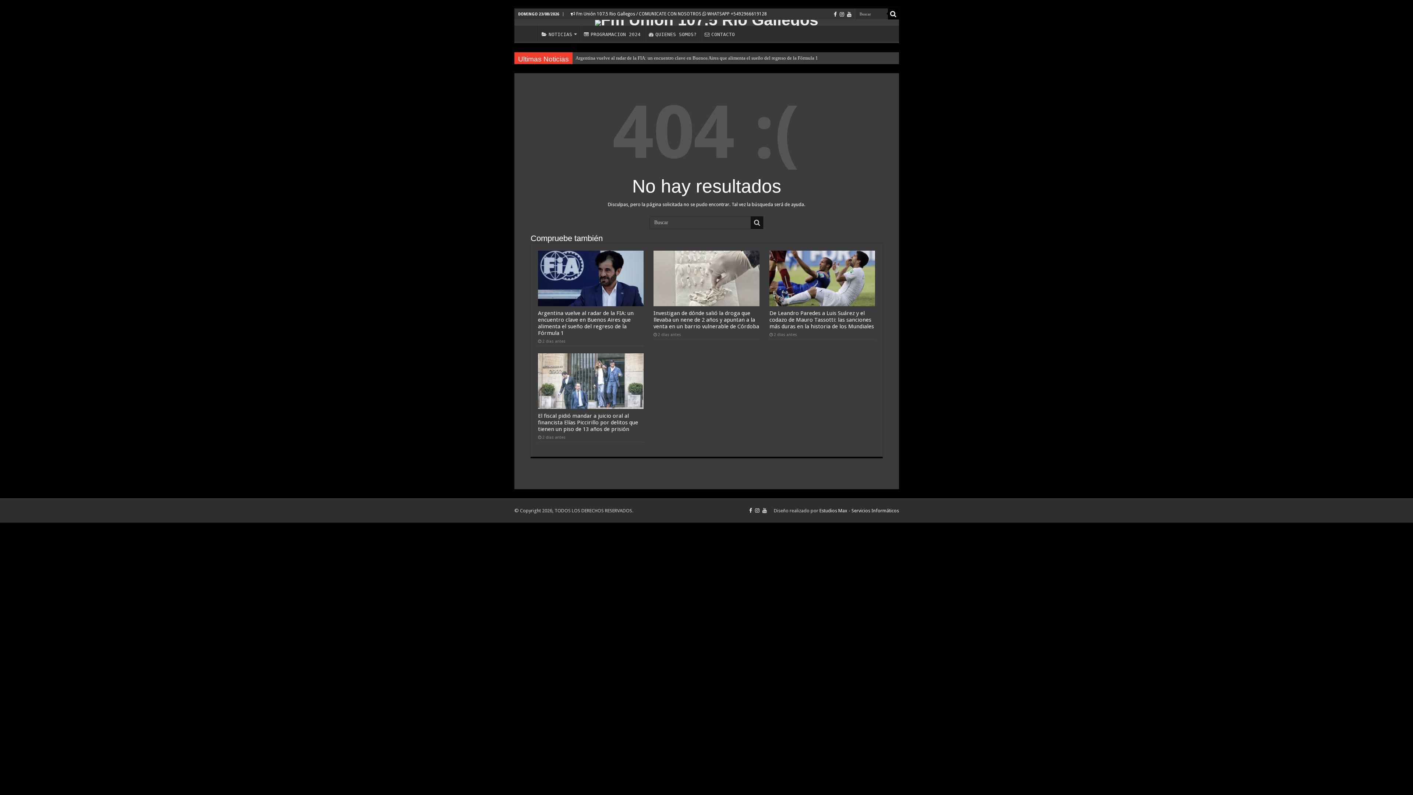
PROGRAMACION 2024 (616, 34)
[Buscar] (893, 14)
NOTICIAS (560, 34)
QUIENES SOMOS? (676, 34)
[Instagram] (842, 14)
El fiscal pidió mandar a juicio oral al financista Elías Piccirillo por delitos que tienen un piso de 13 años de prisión (588, 422)
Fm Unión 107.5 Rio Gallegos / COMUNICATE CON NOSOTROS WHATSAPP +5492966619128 (671, 14)
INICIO (527, 33)
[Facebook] (835, 14)
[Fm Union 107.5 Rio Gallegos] (706, 23)
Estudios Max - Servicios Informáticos (859, 510)
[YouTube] (849, 14)
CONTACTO (723, 34)
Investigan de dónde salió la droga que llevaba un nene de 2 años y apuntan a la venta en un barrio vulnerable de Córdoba (706, 320)
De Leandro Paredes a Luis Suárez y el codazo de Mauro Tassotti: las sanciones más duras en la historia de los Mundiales (821, 320)
